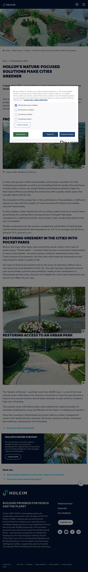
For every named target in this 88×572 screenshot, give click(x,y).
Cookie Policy (29, 100)
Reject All (50, 134)
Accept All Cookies (67, 134)
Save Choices (20, 134)
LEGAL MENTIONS (40, 100)
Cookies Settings (22, 125)
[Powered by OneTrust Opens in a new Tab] (68, 141)
